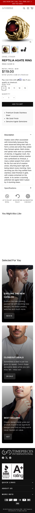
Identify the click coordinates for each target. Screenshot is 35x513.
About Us (7, 488)
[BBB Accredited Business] (17, 471)
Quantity (6, 94)
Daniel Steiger (8, 57)
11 (14, 88)
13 (25, 88)
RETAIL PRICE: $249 (10, 69)
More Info (8, 494)
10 (9, 88)
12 (19, 88)
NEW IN (9, 316)
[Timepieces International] (7, 8)
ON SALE (9, 376)
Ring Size (6, 84)
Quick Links (9, 482)
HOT (8, 437)
